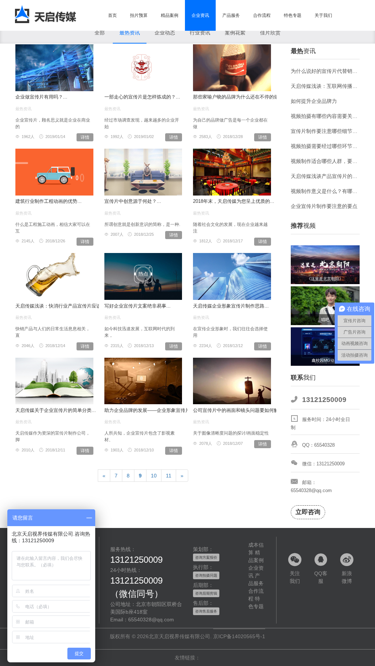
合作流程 (262, 15)
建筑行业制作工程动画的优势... (48, 201)
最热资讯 (129, 33)
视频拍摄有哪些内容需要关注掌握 (325, 116)
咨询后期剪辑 (206, 593)
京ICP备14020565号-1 (239, 636)
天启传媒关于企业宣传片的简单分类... (55, 410)
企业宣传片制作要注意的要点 (324, 206)
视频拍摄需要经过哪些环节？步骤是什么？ (325, 146)
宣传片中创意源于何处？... (132, 201)
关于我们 (323, 15)
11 (168, 476)
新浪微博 (347, 577)
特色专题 (292, 15)
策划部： (203, 549)
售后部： (203, 603)
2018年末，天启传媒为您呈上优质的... (233, 201)
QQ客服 (320, 577)
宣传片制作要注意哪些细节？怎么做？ (325, 131)
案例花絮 (235, 33)
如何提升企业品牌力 (314, 101)
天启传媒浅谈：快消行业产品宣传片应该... (60, 306)
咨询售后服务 (206, 611)
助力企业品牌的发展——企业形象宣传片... (149, 410)
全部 (99, 33)
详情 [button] (85, 137)
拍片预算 (139, 15)
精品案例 (169, 15)
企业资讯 (200, 15)
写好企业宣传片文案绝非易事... (137, 306)
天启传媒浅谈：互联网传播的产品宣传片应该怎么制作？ (325, 86)
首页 (112, 15)
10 (154, 476)
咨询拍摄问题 (206, 575)
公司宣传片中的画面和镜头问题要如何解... (238, 410)
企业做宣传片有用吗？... (41, 97)
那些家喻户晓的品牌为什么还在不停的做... (238, 97)
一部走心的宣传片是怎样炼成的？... (142, 97)
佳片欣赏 (270, 33)
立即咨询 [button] (308, 512)
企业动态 (165, 33)
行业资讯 (200, 33)
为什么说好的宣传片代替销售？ (325, 71)
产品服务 (231, 15)
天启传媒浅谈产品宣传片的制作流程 (325, 176)
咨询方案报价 (206, 557)
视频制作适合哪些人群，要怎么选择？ (325, 161)
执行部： (203, 567)
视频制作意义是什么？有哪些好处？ (325, 191)
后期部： (203, 585)
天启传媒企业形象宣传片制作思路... (231, 306)
